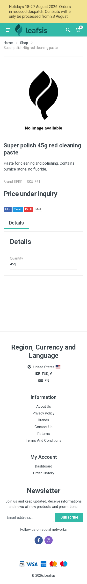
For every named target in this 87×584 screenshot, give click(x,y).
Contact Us (43, 427)
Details (16, 223)
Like (7, 209)
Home (8, 43)
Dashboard (43, 466)
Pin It (28, 209)
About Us (43, 406)
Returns (43, 433)
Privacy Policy (43, 413)
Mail (38, 209)
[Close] (70, 11)
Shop (24, 43)
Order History (43, 473)
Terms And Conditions (43, 440)
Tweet (17, 209)
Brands (43, 420)
